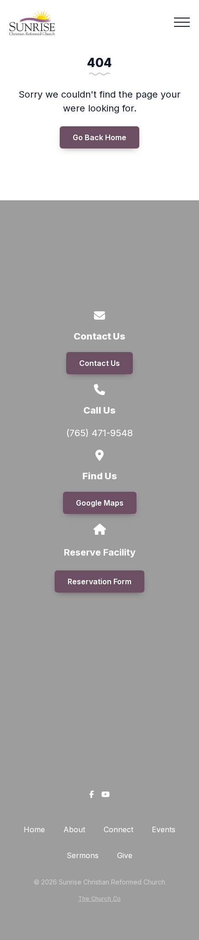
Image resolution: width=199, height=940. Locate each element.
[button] (182, 22)
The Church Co (99, 898)
